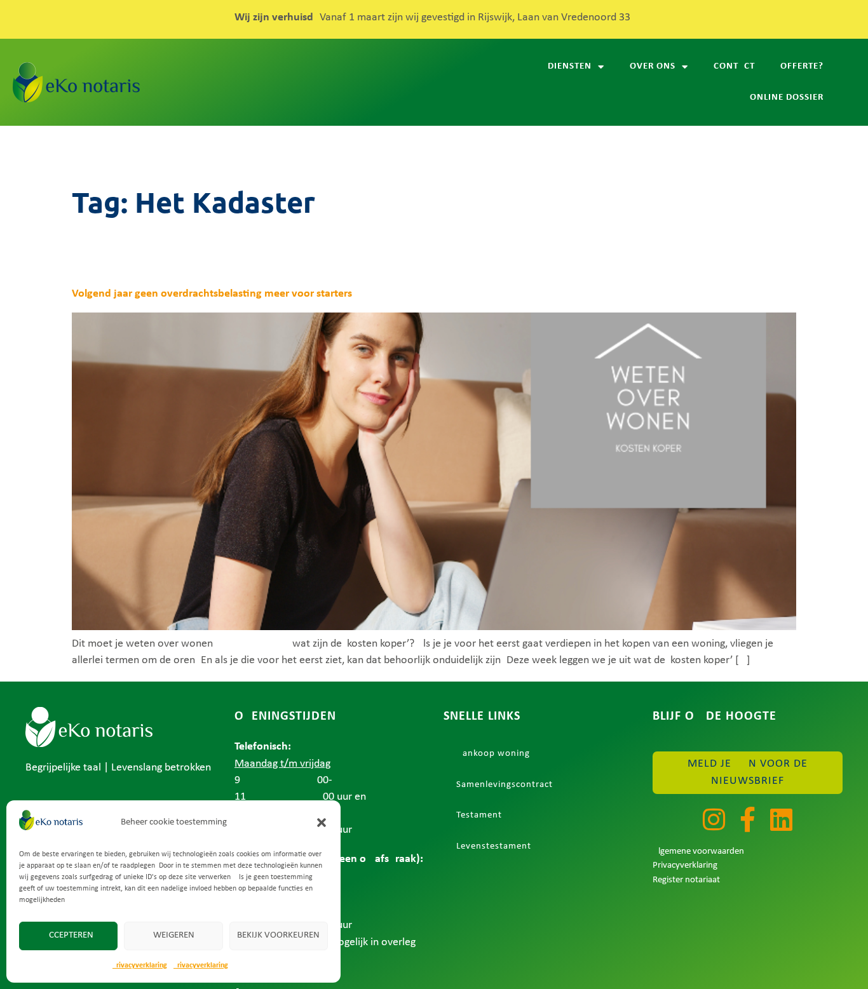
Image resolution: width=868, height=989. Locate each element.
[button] (321, 822)
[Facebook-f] (748, 819)
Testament (479, 815)
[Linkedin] (781, 819)
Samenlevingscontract (504, 785)
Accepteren (68, 935)
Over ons (652, 66)
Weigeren (173, 935)
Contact (734, 66)
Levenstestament (493, 846)
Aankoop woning (493, 753)
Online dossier (787, 97)
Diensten (570, 66)
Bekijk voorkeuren (278, 935)
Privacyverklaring (139, 965)
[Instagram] (714, 819)
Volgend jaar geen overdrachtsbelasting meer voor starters (212, 294)
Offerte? (802, 66)
